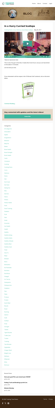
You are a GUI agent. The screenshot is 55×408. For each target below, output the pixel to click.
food (5, 205)
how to (6, 253)
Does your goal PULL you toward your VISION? (17, 377)
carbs (5, 158)
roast (5, 309)
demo (6, 176)
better (6, 146)
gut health (7, 226)
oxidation (6, 288)
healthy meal (7, 244)
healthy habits (8, 238)
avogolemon (7, 137)
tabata (6, 329)
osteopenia (7, 282)
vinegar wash (8, 350)
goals (5, 220)
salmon (6, 315)
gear (5, 217)
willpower (7, 359)
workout (6, 365)
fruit (5, 214)
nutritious (7, 273)
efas (5, 191)
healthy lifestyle (8, 241)
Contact (45, 3)
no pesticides (8, 267)
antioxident (7, 131)
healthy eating (8, 235)
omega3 (6, 276)
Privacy (51, 399)
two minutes (7, 344)
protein (6, 300)
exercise (6, 194)
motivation (7, 264)
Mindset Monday (9, 388)
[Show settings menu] (46, 57)
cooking (6, 164)
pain (5, 291)
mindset (6, 258)
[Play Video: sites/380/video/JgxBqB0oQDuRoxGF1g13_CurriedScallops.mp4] (27, 44)
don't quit (7, 182)
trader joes (7, 335)
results (6, 306)
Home (34, 3)
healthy (6, 232)
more (5, 261)
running (6, 312)
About (39, 3)
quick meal (25, 30)
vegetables (7, 347)
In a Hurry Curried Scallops (19, 26)
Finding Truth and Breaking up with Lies (15, 382)
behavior (6, 140)
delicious (18, 30)
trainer (6, 338)
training (6, 341)
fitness (6, 199)
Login (50, 3)
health (6, 229)
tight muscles (8, 332)
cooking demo (8, 30)
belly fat (6, 143)
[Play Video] (5, 57)
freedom (6, 211)
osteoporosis (8, 285)
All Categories (8, 129)
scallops (30, 30)
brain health (7, 155)
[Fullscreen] (49, 57)
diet (5, 179)
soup (5, 323)
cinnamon (7, 161)
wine (5, 362)
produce (6, 297)
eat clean (6, 185)
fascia (6, 197)
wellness (6, 356)
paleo (5, 294)
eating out (7, 188)
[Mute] (43, 57)
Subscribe (27, 116)
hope (5, 250)
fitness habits (8, 202)
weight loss (7, 353)
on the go (7, 279)
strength (6, 326)
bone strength (8, 152)
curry (14, 30)
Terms (45, 399)
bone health (7, 149)
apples (6, 134)
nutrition (6, 270)
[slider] (26, 57)
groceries (6, 223)
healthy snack (8, 247)
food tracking (8, 208)
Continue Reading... (9, 103)
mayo (5, 255)
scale (5, 318)
